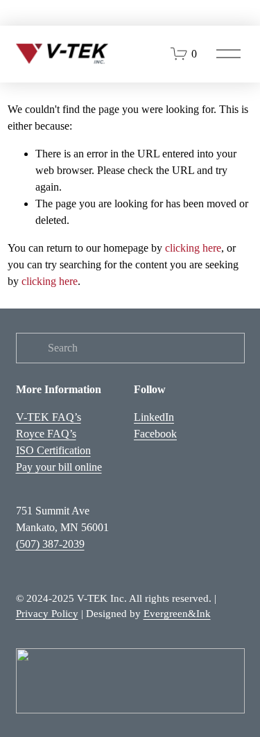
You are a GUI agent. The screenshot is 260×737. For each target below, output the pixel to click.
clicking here (193, 248)
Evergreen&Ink (177, 613)
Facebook (155, 434)
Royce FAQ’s (46, 434)
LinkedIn (154, 417)
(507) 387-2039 (50, 544)
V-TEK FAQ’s (48, 417)
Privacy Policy (47, 613)
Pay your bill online (59, 467)
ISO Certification (53, 450)
